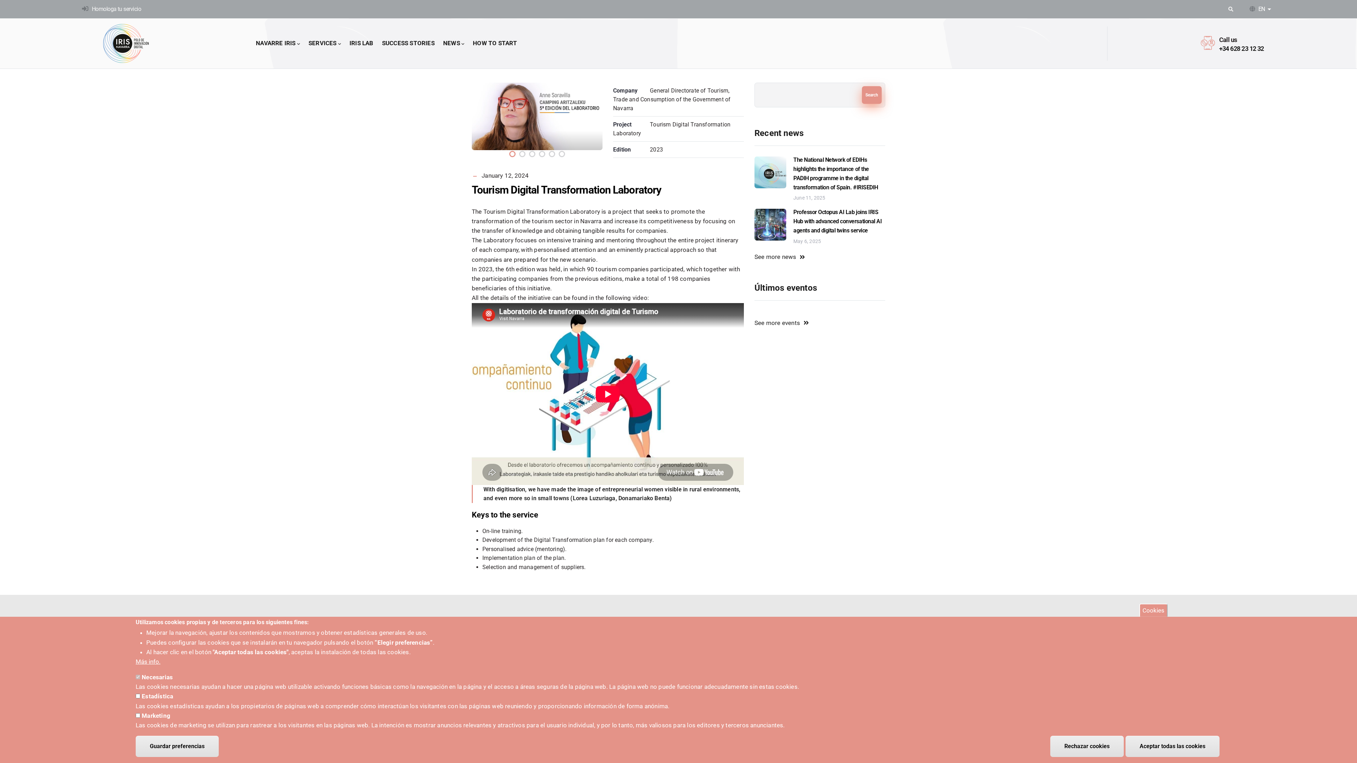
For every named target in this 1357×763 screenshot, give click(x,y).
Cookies (1153, 610)
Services (323, 43)
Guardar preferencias (177, 746)
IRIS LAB (361, 43)
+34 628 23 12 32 (1241, 48)
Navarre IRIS (275, 43)
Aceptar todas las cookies (1172, 746)
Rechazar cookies (1087, 746)
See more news (775, 256)
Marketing (156, 715)
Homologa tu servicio (116, 9)
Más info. (148, 661)
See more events (777, 322)
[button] (512, 154)
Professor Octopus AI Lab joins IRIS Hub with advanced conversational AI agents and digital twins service (837, 221)
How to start (495, 43)
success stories (408, 43)
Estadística (157, 696)
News (451, 43)
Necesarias (157, 677)
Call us (1228, 39)
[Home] (126, 43)
